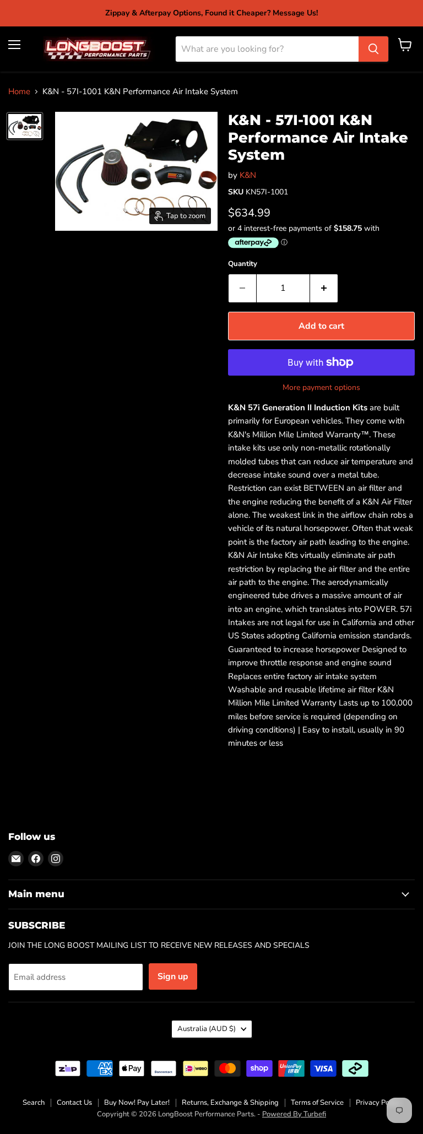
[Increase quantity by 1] (324, 288)
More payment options (321, 387)
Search (34, 1103)
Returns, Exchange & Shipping (230, 1103)
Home (19, 91)
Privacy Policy (378, 1103)
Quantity (242, 264)
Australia (206, 1029)
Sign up (173, 976)
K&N (248, 175)
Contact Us (74, 1103)
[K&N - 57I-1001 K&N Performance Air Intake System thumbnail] (24, 126)
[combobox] (267, 49)
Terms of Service (317, 1103)
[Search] (373, 49)
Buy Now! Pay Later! (137, 1103)
